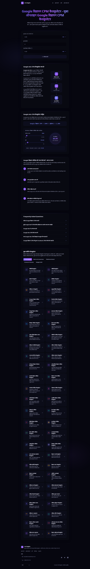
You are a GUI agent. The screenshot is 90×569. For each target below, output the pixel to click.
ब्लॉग (61, 3)
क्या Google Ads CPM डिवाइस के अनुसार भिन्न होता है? (35, 236)
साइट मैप (39, 551)
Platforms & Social (50, 259)
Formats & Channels (29, 262)
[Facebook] (61, 557)
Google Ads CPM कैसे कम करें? (30, 232)
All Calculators (27, 259)
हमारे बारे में (57, 3)
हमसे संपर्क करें (66, 3)
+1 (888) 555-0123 (27, 560)
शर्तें (32, 551)
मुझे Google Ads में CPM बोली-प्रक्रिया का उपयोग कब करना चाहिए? (38, 224)
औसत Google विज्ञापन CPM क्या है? (31, 220)
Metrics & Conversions (38, 259)
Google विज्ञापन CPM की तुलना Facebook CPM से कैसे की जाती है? (38, 240)
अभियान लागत (27, 133)
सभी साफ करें (45, 56)
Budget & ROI (39, 262)
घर (52, 3)
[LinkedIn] (68, 557)
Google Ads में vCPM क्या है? (30, 228)
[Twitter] (65, 557)
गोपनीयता (35, 551)
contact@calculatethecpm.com (29, 556)
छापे (26, 140)
